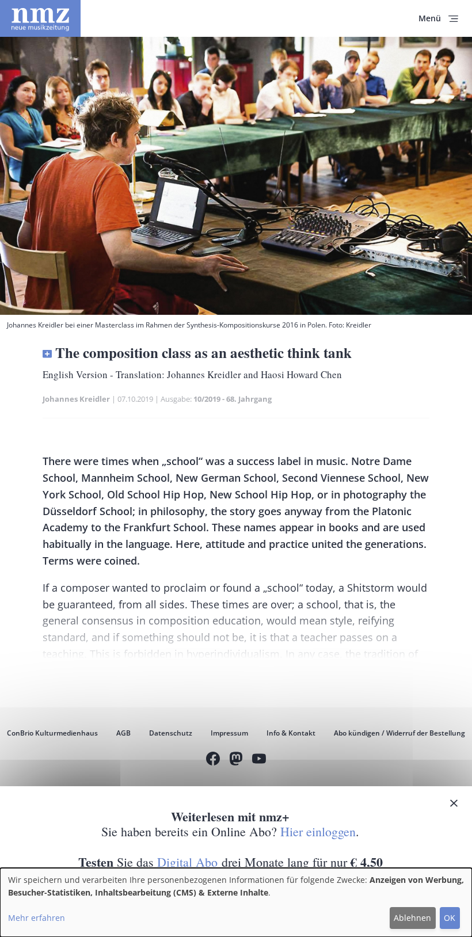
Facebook (213, 760)
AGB (123, 733)
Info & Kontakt (291, 733)
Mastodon (236, 760)
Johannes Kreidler (76, 399)
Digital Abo (187, 862)
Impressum (229, 733)
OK (449, 917)
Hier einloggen (318, 831)
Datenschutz (170, 733)
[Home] (40, 18)
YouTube (259, 760)
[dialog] (236, 902)
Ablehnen (412, 917)
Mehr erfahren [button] (36, 917)
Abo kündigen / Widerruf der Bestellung (399, 733)
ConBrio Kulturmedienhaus (52, 733)
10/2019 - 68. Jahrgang (232, 399)
